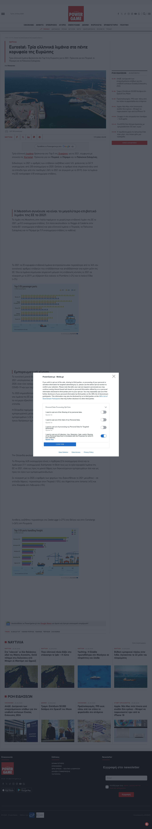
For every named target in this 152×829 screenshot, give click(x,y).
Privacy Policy (88, 452)
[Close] (114, 377)
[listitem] (76, 407)
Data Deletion (63, 452)
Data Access (76, 452)
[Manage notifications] (147, 824)
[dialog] (76, 414)
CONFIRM (60, 444)
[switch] (103, 412)
